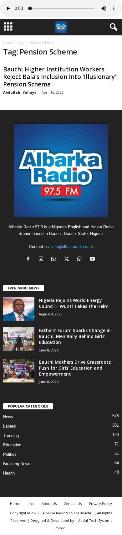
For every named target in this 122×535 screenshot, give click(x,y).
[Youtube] (93, 259)
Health (9, 473)
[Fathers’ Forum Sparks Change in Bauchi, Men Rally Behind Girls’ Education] (18, 339)
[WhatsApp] (80, 259)
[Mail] (55, 259)
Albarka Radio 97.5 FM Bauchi (67, 513)
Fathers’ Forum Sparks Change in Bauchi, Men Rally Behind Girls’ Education (75, 336)
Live (31, 503)
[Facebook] (29, 259)
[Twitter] (68, 259)
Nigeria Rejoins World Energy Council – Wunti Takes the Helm (74, 303)
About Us (49, 503)
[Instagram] (42, 259)
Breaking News (16, 463)
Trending (11, 435)
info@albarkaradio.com (72, 246)
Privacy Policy (100, 503)
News (8, 416)
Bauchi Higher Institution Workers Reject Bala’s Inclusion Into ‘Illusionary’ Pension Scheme (59, 76)
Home (7, 42)
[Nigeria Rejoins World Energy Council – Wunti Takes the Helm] (18, 309)
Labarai (9, 426)
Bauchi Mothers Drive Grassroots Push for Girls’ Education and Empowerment (75, 368)
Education (12, 445)
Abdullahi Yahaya (20, 92)
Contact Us (73, 503)
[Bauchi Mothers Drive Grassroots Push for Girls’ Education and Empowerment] (18, 370)
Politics (10, 454)
